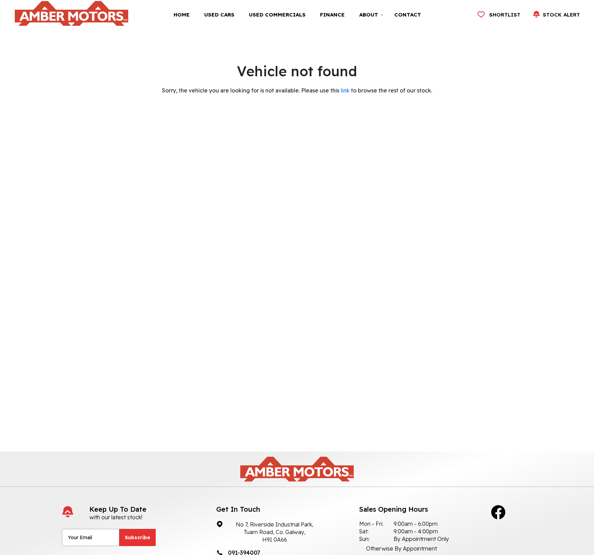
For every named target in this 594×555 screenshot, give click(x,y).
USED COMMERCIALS (277, 14)
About (368, 14)
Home (182, 14)
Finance (332, 14)
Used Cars (219, 14)
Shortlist (504, 14)
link (345, 90)
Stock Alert (561, 14)
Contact (407, 14)
